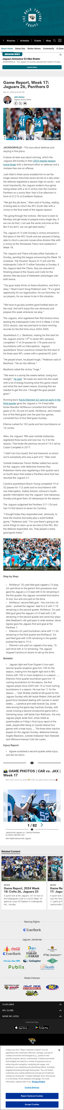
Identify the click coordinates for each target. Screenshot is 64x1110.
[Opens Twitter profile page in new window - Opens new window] (20, 103)
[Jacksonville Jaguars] (32, 1041)
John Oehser (19, 97)
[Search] (54, 40)
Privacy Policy (38, 1081)
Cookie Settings (32, 1087)
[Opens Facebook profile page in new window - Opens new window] (16, 103)
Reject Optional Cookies (32, 1096)
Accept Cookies (32, 1104)
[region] (32, 1077)
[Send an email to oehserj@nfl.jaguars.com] (25, 103)
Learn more (32, 67)
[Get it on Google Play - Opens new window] (42, 1029)
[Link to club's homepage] (3, 39)
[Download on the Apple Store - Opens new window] (21, 1027)
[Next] (41, 825)
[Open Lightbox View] (32, 815)
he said (18, 379)
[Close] (61, 55)
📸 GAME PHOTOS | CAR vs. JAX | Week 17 (32, 773)
